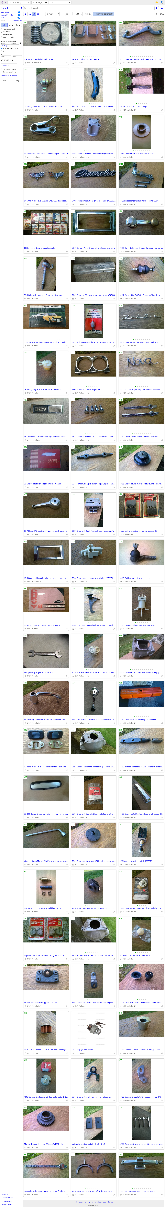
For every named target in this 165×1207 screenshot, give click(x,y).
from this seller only (10, 48)
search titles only (9, 29)
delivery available (9, 72)
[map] (38, 14)
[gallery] (34, 14)
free (4, 51)
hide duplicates (8, 37)
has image (6, 32)
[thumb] (30, 14)
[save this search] (162, 8)
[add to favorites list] (25, 62)
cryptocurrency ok (9, 69)
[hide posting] (66, 62)
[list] (25, 14)
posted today (7, 34)
